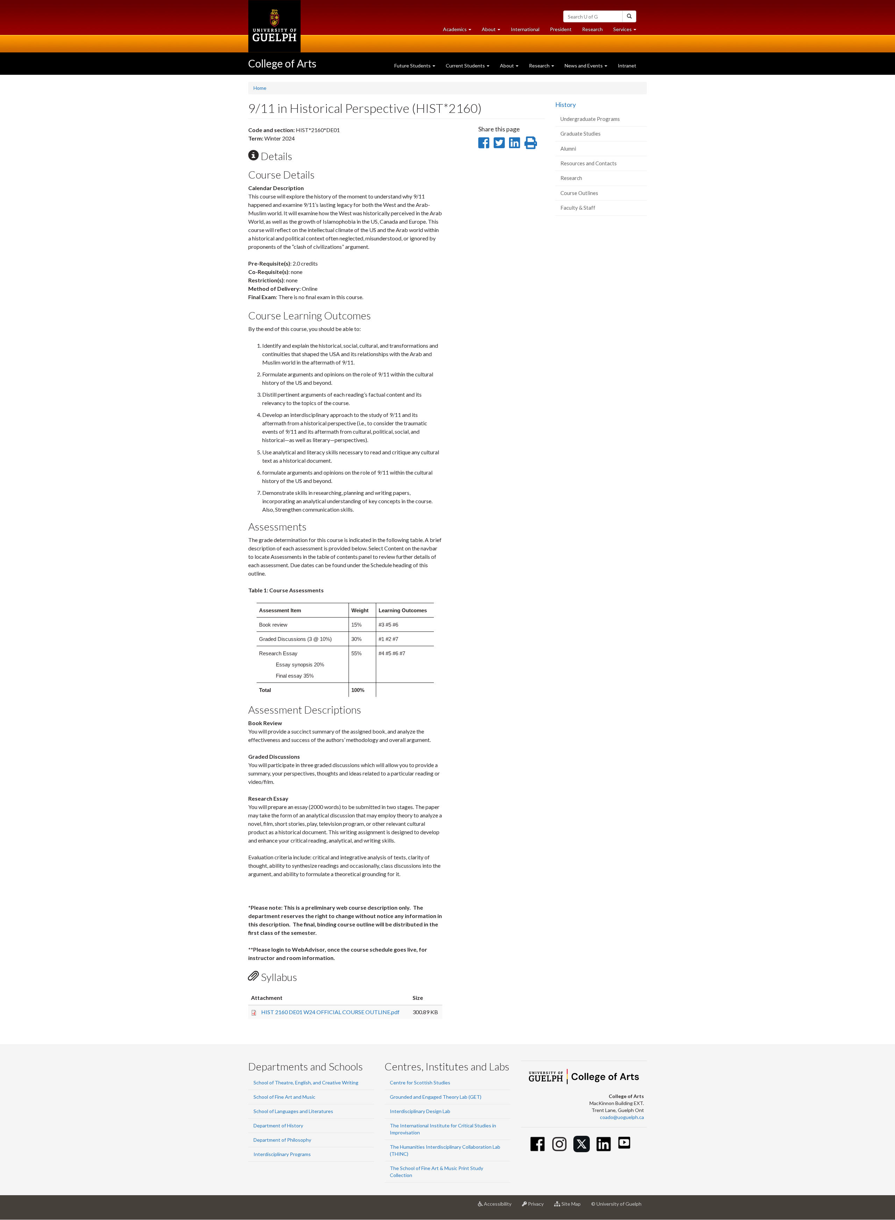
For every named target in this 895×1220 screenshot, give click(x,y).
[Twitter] (581, 1144)
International (525, 29)
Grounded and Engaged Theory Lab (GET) (435, 1097)
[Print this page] (530, 142)
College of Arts (282, 63)
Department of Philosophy (282, 1140)
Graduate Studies (580, 133)
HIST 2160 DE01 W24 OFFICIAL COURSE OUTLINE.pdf (330, 1012)
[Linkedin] (603, 1144)
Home (259, 88)
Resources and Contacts (588, 163)
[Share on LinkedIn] (514, 142)
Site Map (573, 1206)
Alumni (568, 148)
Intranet (627, 65)
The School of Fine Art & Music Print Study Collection (436, 1171)
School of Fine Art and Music (284, 1097)
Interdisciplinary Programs (282, 1154)
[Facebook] (537, 1144)
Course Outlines (579, 193)
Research (595, 31)
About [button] (494, 31)
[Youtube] (624, 1142)
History (565, 104)
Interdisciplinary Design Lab (420, 1111)
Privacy (538, 1206)
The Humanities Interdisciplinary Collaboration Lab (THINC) (445, 1150)
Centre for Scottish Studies (420, 1082)
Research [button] (540, 65)
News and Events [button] (584, 65)
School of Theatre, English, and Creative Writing (305, 1082)
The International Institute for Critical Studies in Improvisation (443, 1128)
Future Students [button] (413, 65)
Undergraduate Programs (590, 119)
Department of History (278, 1125)
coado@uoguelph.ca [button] (622, 1117)
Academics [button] (460, 31)
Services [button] (627, 31)
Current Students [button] (466, 65)
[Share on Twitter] (499, 142)
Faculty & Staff (577, 207)
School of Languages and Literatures (293, 1111)
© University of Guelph (616, 1204)
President (561, 29)
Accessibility (500, 1206)
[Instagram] (559, 1144)
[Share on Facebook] (483, 142)
